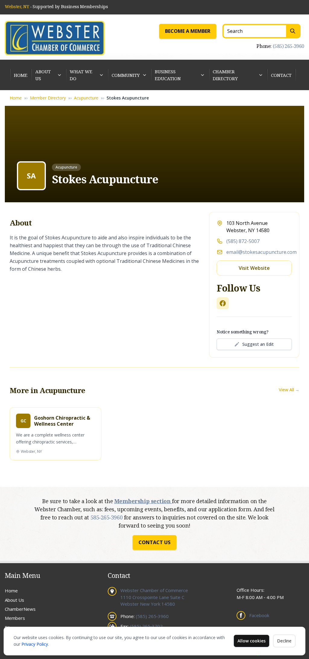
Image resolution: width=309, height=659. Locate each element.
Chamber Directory (225, 74)
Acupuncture (86, 98)
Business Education (168, 74)
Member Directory (48, 98)
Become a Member (187, 31)
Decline (284, 641)
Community (126, 75)
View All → (289, 390)
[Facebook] (223, 303)
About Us (43, 74)
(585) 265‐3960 (288, 46)
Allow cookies (251, 641)
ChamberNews (20, 609)
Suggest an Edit (258, 344)
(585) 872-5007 (243, 241)
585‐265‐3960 (107, 517)
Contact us (154, 542)
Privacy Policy (34, 644)
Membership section (143, 501)
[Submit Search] (293, 31)
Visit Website (254, 268)
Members (15, 618)
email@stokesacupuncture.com (261, 252)
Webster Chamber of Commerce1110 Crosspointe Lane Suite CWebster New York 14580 (154, 597)
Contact (281, 75)
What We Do (81, 74)
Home (20, 75)
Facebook (259, 615)
